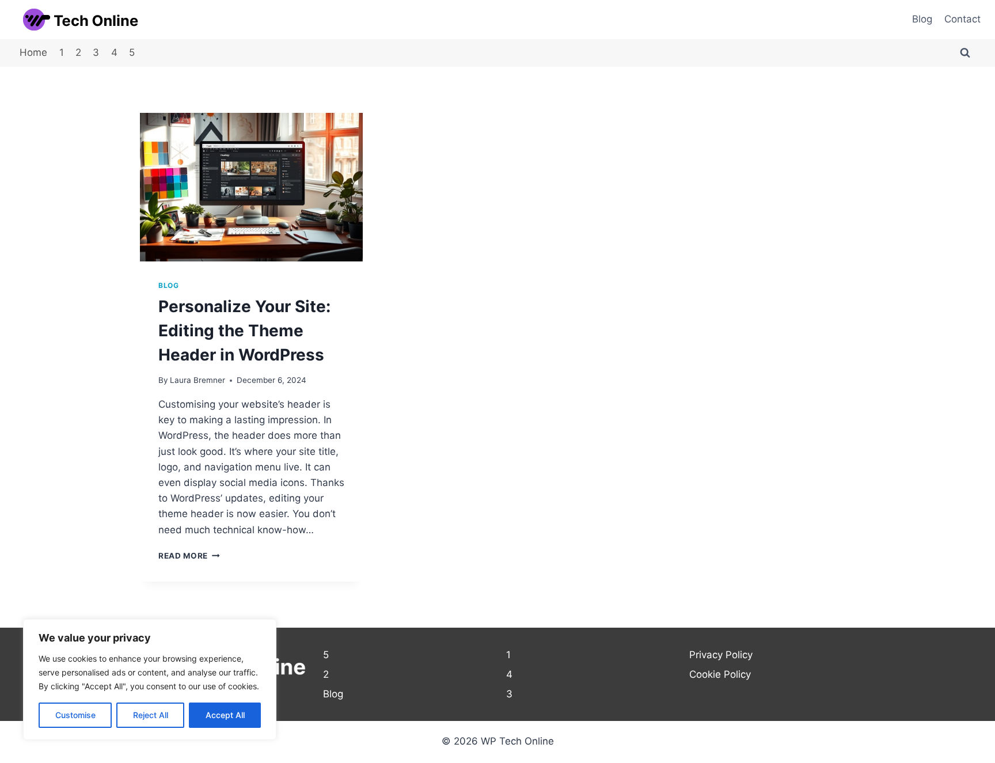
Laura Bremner (197, 380)
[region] (149, 679)
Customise (75, 715)
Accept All (225, 715)
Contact (962, 19)
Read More (189, 555)
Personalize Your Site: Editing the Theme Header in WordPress (244, 331)
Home (33, 52)
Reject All (150, 715)
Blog (922, 19)
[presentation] (251, 187)
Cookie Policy (720, 674)
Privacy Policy (721, 654)
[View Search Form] (965, 53)
